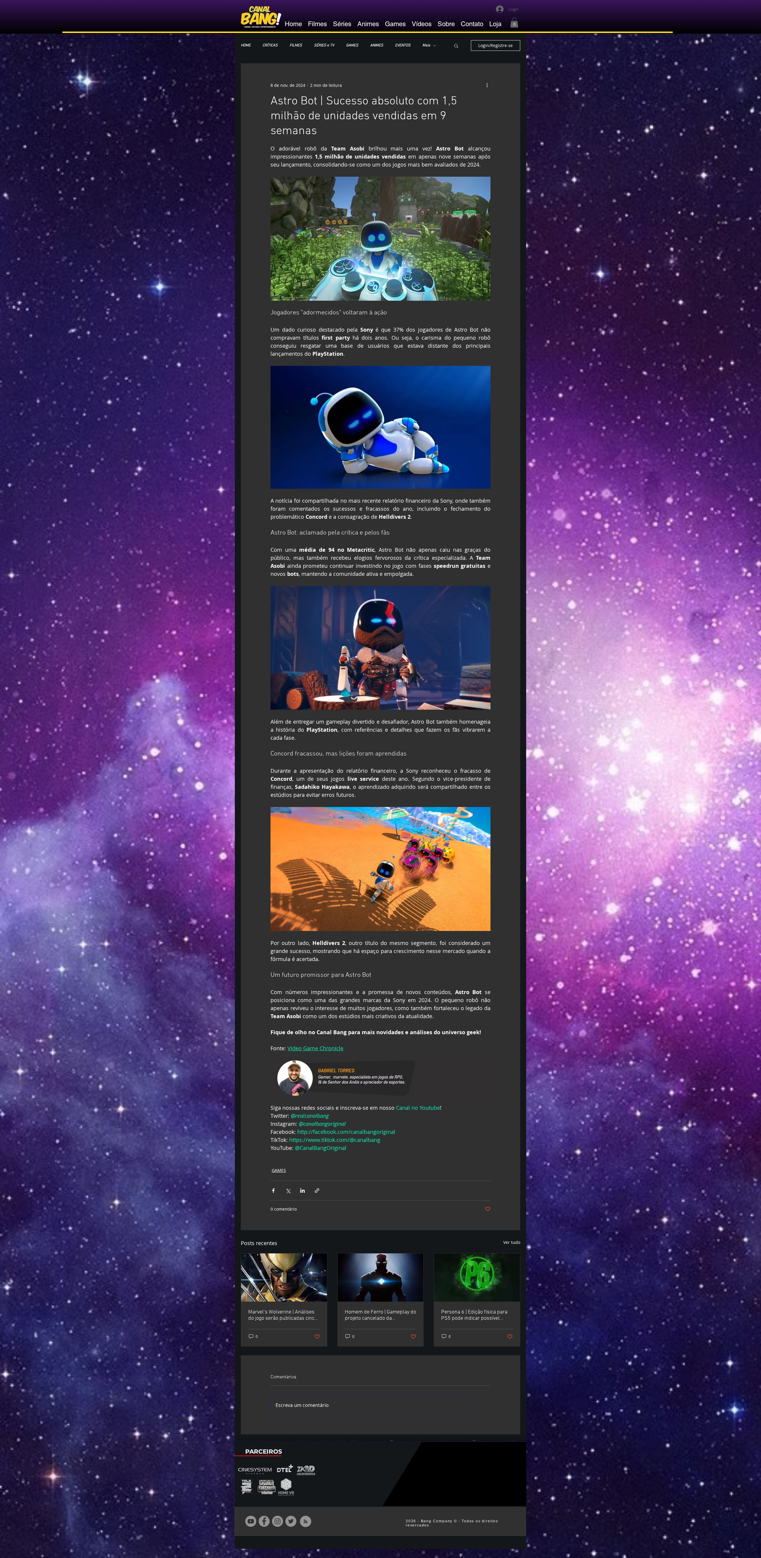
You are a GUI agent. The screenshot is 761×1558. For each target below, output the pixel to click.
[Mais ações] (486, 85)
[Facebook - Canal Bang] (264, 1521)
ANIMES (376, 45)
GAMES (352, 45)
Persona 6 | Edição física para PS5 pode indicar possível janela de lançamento (474, 1315)
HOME (246, 45)
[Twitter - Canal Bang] (290, 1521)
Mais (426, 45)
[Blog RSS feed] (305, 1522)
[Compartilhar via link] (317, 1190)
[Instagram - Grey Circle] (277, 1521)
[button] (514, 22)
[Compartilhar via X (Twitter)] (288, 1190)
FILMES (296, 45)
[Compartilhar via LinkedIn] (302, 1190)
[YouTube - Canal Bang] (250, 1521)
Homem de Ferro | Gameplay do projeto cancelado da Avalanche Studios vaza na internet (380, 1315)
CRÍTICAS (270, 45)
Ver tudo (511, 1242)
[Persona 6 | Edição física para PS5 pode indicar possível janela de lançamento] (477, 1277)
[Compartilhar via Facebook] (273, 1190)
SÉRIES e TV (324, 45)
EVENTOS (403, 45)
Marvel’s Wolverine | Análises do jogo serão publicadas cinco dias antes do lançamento (282, 1315)
